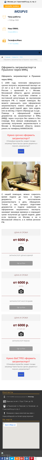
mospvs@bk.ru (13, 32)
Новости (15, 57)
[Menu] (39, 52)
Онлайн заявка (12, 6)
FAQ (21, 57)
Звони (21, 151)
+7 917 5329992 (13, 44)
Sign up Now (21, 263)
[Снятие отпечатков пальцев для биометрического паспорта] (21, 177)
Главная (7, 57)
